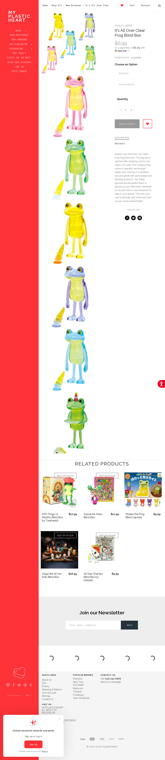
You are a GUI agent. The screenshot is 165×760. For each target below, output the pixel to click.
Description (122, 138)
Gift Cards (19, 71)
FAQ (44, 683)
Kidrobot (77, 678)
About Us (47, 680)
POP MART (78, 685)
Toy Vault (19, 53)
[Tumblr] (30, 685)
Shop (19, 31)
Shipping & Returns (52, 689)
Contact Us (47, 699)
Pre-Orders (19, 40)
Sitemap (46, 696)
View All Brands (81, 698)
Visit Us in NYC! (19, 58)
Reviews (120, 144)
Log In (19, 67)
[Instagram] (8, 685)
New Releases (19, 35)
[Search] (159, 6)
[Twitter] (19, 685)
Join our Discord (19, 62)
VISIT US (46, 704)
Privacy (45, 686)
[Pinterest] (25, 685)
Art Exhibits (19, 44)
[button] (133, 49)
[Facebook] (13, 685)
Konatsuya (78, 695)
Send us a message (111, 682)
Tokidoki (77, 691)
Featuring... (19, 49)
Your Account (49, 692)
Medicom (78, 688)
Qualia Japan (123, 25)
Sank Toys (78, 682)
